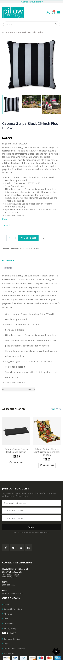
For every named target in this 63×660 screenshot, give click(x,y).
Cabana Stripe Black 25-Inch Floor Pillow (31, 125)
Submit (31, 527)
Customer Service (12, 639)
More (4, 219)
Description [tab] (8, 260)
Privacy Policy (10, 628)
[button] (51, 409)
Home (3, 32)
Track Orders (10, 653)
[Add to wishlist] (43, 238)
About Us (8, 614)
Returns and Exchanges (14, 648)
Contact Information (13, 609)
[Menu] (58, 12)
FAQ (6, 643)
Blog (6, 618)
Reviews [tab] (8, 267)
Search (56, 24)
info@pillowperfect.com (12, 593)
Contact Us (9, 623)
